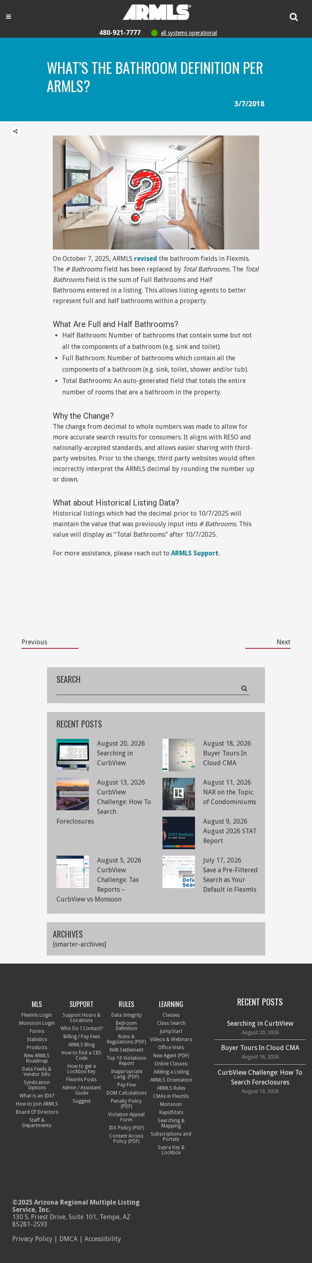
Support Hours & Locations (82, 1017)
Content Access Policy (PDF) (126, 1138)
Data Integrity (126, 1015)
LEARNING (171, 1004)
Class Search (171, 1023)
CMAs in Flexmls (171, 1096)
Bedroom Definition (126, 1025)
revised (145, 258)
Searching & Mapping (171, 1123)
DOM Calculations (126, 1093)
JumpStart (171, 1031)
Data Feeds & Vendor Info (37, 1071)
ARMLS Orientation (171, 1080)
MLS (37, 1004)
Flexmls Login (37, 1015)
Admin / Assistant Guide (81, 1090)
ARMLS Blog (81, 1045)
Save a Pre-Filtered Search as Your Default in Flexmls (230, 879)
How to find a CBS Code (81, 1055)
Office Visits (171, 1047)
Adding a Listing (171, 1072)
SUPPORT (81, 1004)
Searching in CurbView (260, 1023)
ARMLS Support (195, 553)
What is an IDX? (37, 1096)
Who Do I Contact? (82, 1028)
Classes (171, 1015)
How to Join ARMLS (37, 1104)
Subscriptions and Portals (171, 1136)
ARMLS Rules (171, 1088)
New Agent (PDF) (171, 1056)
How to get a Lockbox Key (81, 1068)
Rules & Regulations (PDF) (126, 1039)
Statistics (37, 1039)
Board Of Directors (37, 1112)
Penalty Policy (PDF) (126, 1103)
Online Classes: (171, 1064)
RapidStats (171, 1112)
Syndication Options (37, 1085)
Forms (37, 1031)
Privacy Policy (32, 1239)
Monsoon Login (37, 1023)
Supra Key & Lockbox (171, 1150)
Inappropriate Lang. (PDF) (126, 1074)
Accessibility (102, 1239)
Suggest (82, 1101)
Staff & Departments (36, 1122)
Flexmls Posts (81, 1079)
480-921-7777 (120, 33)
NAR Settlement (126, 1050)
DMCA (68, 1239)
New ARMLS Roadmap (37, 1058)
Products (37, 1047)
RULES (126, 1004)
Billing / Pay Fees (81, 1036)
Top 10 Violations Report (126, 1060)
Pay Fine (126, 1085)
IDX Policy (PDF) (126, 1128)
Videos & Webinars (171, 1039)
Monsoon (171, 1104)
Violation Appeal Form (126, 1117)
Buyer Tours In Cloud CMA (260, 1048)
